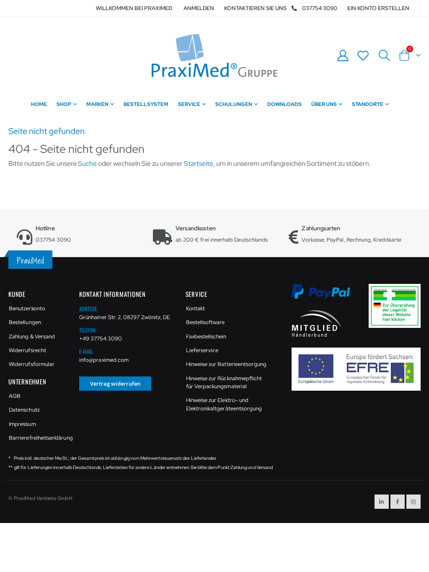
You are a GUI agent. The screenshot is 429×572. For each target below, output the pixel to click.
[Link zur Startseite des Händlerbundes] (317, 322)
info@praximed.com (104, 359)
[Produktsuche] (384, 55)
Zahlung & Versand (32, 336)
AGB (15, 395)
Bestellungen (25, 322)
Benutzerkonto (27, 308)
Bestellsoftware (205, 322)
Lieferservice (202, 350)
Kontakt (195, 308)
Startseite (198, 163)
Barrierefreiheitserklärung (38, 437)
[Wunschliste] (363, 55)
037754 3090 (319, 8)
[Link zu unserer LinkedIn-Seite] (382, 502)
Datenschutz (24, 409)
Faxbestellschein (206, 336)
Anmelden (198, 8)
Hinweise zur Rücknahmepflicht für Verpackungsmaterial (224, 382)
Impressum (22, 424)
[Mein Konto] (342, 55)
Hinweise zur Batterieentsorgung (226, 364)
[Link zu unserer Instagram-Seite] (413, 502)
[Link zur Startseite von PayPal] (326, 296)
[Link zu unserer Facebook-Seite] (397, 502)
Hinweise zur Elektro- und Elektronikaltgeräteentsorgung (224, 404)
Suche (87, 163)
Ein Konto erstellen (378, 8)
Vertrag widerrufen (115, 383)
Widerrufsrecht (27, 350)
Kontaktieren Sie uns (255, 8)
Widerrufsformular (31, 364)
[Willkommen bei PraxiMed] (214, 55)
